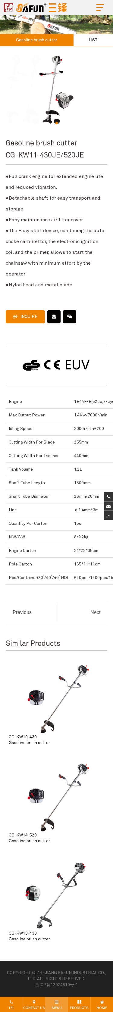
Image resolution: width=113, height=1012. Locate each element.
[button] (56, 123)
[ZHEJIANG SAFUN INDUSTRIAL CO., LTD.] (37, 7)
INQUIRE (28, 317)
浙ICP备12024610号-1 (56, 985)
